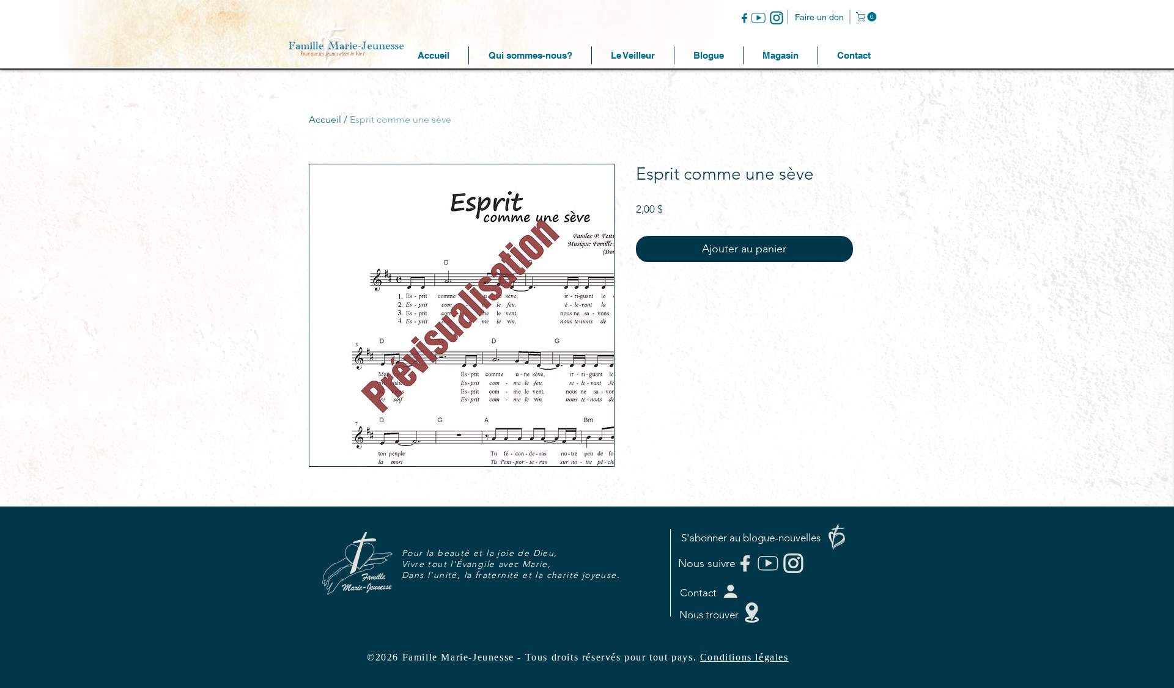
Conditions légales (744, 657)
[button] (867, 16)
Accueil (325, 119)
